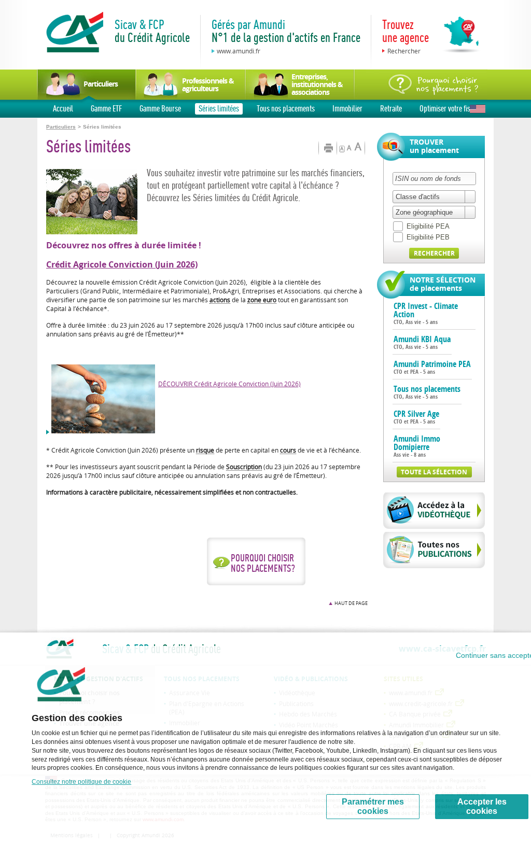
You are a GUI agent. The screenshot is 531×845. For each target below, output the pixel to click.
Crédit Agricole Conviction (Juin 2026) (122, 264)
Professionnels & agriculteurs (208, 84)
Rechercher (404, 51)
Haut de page (351, 603)
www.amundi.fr (238, 51)
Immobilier (347, 108)
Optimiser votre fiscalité (452, 108)
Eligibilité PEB (428, 237)
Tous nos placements (286, 108)
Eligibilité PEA (428, 226)
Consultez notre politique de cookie (81, 781)
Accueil (63, 108)
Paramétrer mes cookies (373, 806)
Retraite (391, 108)
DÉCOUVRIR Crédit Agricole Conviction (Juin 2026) (229, 383)
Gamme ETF (106, 108)
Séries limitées (219, 108)
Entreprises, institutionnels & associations (317, 84)
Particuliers (100, 84)
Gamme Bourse (160, 108)
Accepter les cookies (482, 806)
